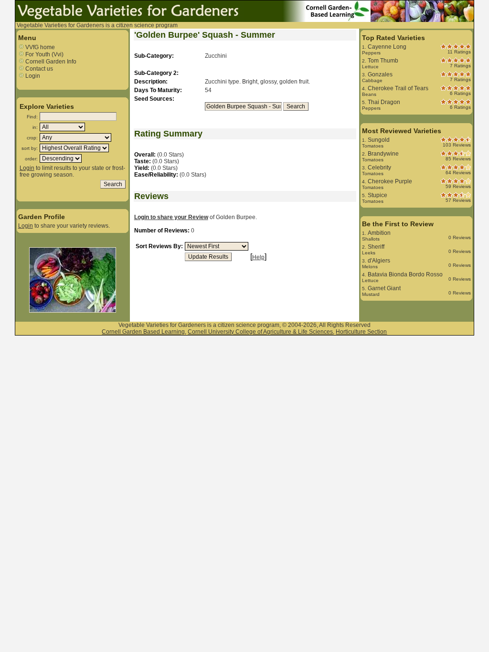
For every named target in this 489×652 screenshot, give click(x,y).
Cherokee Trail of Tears (398, 88)
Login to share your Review (171, 217)
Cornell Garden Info (50, 61)
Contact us (38, 68)
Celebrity (379, 167)
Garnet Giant (384, 288)
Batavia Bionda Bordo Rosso (405, 274)
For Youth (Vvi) (44, 54)
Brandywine (383, 153)
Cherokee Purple (390, 181)
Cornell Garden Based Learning (143, 331)
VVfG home (39, 47)
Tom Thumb (383, 60)
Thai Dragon (384, 102)
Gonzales (380, 74)
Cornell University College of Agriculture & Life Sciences (260, 331)
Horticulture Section (361, 331)
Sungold (379, 140)
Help (258, 257)
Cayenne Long (387, 46)
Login (32, 76)
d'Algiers (379, 260)
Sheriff (376, 246)
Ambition (379, 233)
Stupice (377, 195)
